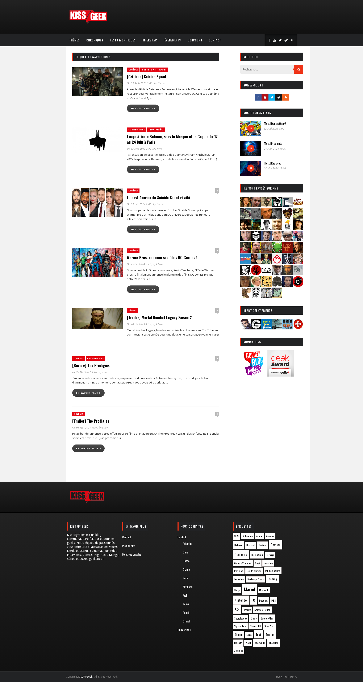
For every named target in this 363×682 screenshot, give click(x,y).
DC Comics (257, 555)
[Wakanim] (266, 297)
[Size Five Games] (266, 285)
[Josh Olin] (277, 240)
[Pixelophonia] (298, 274)
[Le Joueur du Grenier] (256, 251)
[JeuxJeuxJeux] (266, 328)
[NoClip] (256, 274)
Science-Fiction (262, 610)
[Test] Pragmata (273, 143)
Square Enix (240, 626)
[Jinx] (256, 240)
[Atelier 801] (277, 206)
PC (253, 600)
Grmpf (186, 621)
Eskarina (187, 543)
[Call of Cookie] (298, 206)
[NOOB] (266, 274)
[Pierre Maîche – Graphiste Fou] (245, 328)
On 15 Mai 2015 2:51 (139, 148)
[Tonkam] (298, 285)
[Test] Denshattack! (275, 123)
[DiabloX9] (277, 217)
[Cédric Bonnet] (256, 217)
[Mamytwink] (298, 251)
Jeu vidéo (239, 579)
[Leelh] (266, 251)
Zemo (186, 604)
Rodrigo (247, 610)
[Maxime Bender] (256, 262)
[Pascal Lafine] (277, 274)
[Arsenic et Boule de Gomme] (266, 206)
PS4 (237, 609)
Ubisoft (238, 643)
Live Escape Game (255, 579)
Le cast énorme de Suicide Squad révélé (158, 197)
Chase (161, 83)
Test (258, 634)
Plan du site (128, 545)
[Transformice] (245, 297)
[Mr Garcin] (287, 262)
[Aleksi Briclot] (245, 206)
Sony (254, 618)
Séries (132, 310)
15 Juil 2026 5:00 (274, 128)
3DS (236, 536)
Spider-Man (267, 618)
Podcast (263, 600)
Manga (236, 590)
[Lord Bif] (287, 251)
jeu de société (272, 571)
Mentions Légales (131, 554)
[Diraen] (287, 217)
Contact (215, 40)
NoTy (185, 578)
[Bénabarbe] (287, 206)
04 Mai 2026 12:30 (275, 168)
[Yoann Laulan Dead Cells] (298, 240)
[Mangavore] (245, 262)
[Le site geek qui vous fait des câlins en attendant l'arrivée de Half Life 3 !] (88, 23)
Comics (275, 544)
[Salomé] (256, 285)
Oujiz (185, 552)
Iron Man (238, 571)
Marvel (249, 589)
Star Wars (269, 626)
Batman (238, 545)
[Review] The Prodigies (90, 365)
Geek (257, 563)
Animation (248, 536)
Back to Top (285, 676)
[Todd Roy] (287, 285)
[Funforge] (287, 228)
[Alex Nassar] (256, 206)
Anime (259, 536)
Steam (238, 634)
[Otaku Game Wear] (298, 328)
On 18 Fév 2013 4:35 (139, 324)
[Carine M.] (245, 217)
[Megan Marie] (266, 262)
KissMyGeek (85, 676)
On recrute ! (184, 630)
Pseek (186, 612)
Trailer (270, 634)
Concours (195, 40)
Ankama (270, 536)
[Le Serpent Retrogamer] (277, 328)
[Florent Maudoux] (256, 228)
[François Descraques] (266, 228)
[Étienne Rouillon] (245, 228)
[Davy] (266, 217)
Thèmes (74, 40)
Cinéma (133, 69)
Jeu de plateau (254, 571)
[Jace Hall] (245, 240)
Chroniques (94, 40)
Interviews (150, 40)
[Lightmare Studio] (277, 251)
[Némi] (245, 274)
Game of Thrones (242, 563)
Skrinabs (187, 586)
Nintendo (241, 600)
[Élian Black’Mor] (298, 217)
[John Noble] (266, 240)
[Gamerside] (256, 328)
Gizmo (186, 569)
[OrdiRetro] (287, 328)
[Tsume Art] (256, 297)
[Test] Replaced (272, 163)
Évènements (172, 40)
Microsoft (263, 590)
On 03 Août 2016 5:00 (140, 83)
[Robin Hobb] (245, 285)
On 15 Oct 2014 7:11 (139, 264)
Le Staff (182, 537)
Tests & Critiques (123, 40)
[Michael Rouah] (277, 262)
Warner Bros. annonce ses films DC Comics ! (162, 257)
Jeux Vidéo (156, 129)
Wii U (248, 643)
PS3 (273, 600)
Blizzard (250, 545)
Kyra (159, 148)
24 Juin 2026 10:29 (275, 148)
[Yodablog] (277, 297)
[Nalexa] (298, 262)
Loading (272, 579)
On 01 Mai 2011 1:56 (84, 427)
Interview (268, 563)
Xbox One (273, 643)
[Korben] (287, 240)
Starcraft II (255, 626)
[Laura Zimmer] (245, 251)
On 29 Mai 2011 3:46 (84, 372)
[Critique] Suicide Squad (146, 76)
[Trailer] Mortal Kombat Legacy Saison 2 (159, 317)
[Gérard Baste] (298, 228)
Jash (185, 595)
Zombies (238, 650)
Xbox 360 (260, 643)
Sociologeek (240, 618)
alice (105, 372)
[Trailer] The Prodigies (90, 421)
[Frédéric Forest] (277, 228)
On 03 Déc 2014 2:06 (139, 204)
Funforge (270, 555)
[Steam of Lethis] (277, 285)
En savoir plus (142, 108)
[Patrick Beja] (287, 274)
